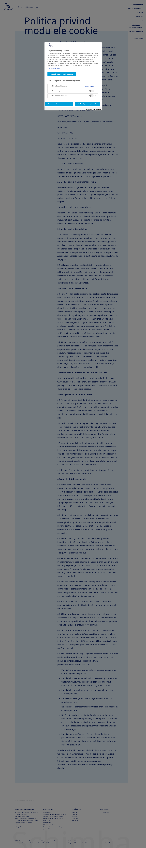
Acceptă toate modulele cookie (62, 74)
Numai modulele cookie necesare (59, 104)
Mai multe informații (54, 69)
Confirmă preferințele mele (87, 104)
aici (63, 65)
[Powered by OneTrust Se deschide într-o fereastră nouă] (93, 109)
